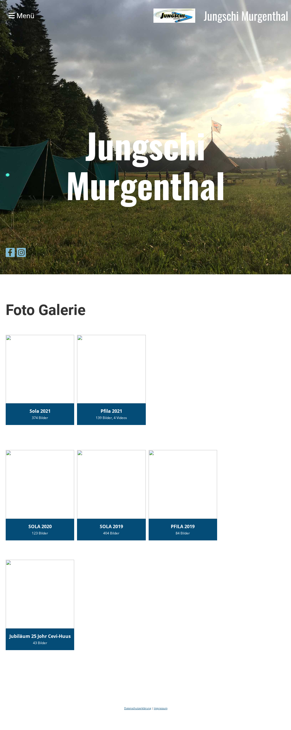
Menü (24, 16)
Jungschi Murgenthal (246, 16)
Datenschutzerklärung (137, 708)
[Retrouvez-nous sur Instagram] (21, 253)
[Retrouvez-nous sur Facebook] (10, 253)
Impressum (160, 708)
